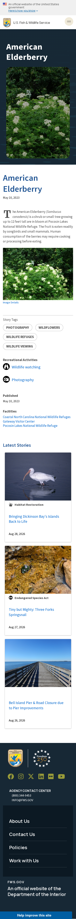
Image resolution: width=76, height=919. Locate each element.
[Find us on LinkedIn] (42, 777)
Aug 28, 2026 (17, 534)
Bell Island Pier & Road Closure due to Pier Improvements (36, 705)
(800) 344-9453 (21, 795)
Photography (23, 379)
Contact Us (22, 834)
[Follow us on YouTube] (63, 777)
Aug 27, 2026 (17, 627)
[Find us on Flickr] (52, 777)
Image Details (11, 302)
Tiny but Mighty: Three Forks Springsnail (31, 612)
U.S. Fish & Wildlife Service (31, 23)
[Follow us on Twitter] (32, 777)
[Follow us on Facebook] (12, 777)
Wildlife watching (26, 367)
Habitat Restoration (29, 505)
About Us (19, 821)
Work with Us (24, 860)
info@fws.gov (22, 800)
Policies (18, 847)
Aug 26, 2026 (17, 720)
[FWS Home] (7, 22)
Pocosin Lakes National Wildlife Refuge (30, 426)
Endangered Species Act (32, 598)
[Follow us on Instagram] (22, 777)
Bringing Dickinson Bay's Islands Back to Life (34, 519)
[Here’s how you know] (38, 7)
